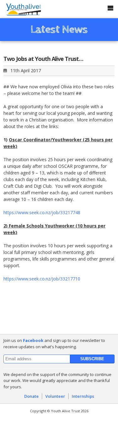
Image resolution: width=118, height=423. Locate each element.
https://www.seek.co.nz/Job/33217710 (41, 279)
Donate (31, 396)
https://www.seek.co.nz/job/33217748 (41, 212)
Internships (83, 396)
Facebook (33, 340)
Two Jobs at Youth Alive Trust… (43, 58)
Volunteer (55, 396)
